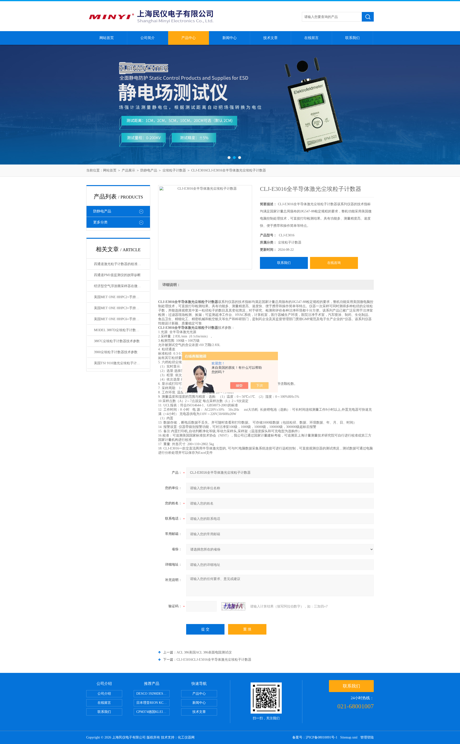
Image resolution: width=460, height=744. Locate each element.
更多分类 (100, 222)
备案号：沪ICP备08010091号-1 (314, 737)
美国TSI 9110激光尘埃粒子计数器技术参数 (122, 363)
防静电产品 (148, 170)
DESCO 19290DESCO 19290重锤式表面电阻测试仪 (153, 693)
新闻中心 (229, 38)
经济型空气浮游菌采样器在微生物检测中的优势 (122, 286)
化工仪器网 (186, 737)
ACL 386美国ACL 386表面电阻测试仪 (204, 652)
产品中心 (188, 38)
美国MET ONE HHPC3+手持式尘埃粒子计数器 (122, 308)
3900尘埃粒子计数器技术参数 (116, 352)
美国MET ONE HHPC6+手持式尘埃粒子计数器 (122, 319)
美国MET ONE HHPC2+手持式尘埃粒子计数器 (122, 297)
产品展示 (128, 170)
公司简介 (147, 38)
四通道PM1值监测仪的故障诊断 (117, 275)
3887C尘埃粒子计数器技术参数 (117, 341)
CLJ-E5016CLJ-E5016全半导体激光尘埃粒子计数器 (214, 659)
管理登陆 (367, 737)
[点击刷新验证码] (233, 606)
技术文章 (270, 38)
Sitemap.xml (348, 737)
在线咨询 (334, 263)
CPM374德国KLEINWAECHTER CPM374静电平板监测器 (153, 712)
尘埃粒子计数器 (174, 170)
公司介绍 (104, 693)
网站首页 (106, 38)
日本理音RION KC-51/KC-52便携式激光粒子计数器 (153, 702)
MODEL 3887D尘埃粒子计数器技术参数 (122, 330)
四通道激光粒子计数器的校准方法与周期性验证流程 (122, 264)
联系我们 (352, 38)
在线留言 (311, 38)
